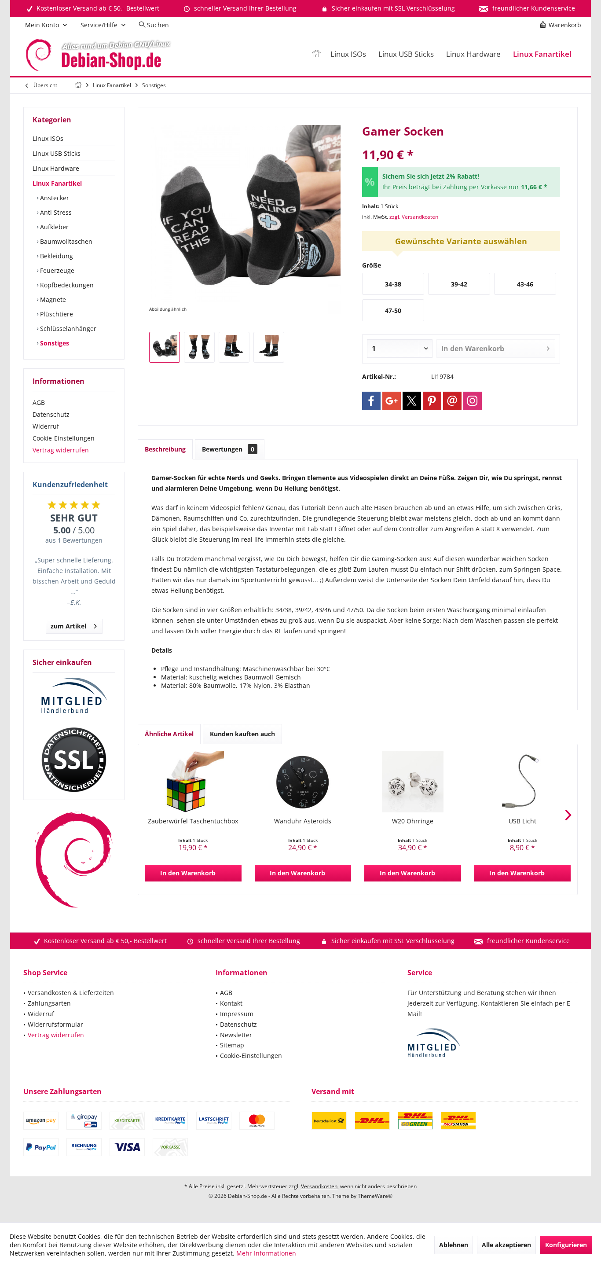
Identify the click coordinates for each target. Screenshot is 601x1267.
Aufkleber (53, 227)
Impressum (236, 1014)
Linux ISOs (48, 138)
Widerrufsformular (55, 1024)
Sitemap (232, 1045)
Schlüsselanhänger (67, 328)
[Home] (316, 54)
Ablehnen (453, 1245)
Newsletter (236, 1035)
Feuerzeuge (56, 270)
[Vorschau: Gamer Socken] (164, 347)
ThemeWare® (375, 1196)
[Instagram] (472, 401)
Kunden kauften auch (242, 734)
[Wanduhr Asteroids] (303, 781)
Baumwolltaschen (65, 241)
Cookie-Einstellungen (64, 438)
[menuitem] (562, 25)
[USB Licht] (522, 781)
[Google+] (391, 401)
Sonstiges (53, 343)
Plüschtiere (55, 314)
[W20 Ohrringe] (412, 781)
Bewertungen (228, 449)
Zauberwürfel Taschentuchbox (193, 821)
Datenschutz (51, 414)
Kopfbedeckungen (66, 285)
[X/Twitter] (412, 401)
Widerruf (46, 426)
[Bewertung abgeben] (461, 143)
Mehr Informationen (266, 1253)
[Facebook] (371, 401)
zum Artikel (68, 626)
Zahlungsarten (49, 1003)
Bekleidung (55, 256)
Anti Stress (55, 212)
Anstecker (53, 198)
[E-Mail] (452, 401)
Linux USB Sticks (57, 153)
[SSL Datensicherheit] (74, 760)
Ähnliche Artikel (169, 734)
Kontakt (231, 1003)
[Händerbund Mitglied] (74, 695)
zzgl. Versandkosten (413, 216)
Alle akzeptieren (506, 1245)
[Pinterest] (432, 401)
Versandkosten (319, 1186)
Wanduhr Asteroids (302, 821)
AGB (39, 402)
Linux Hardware (56, 168)
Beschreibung (165, 449)
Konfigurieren (566, 1245)
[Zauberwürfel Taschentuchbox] (193, 781)
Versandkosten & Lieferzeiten (71, 992)
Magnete (52, 299)
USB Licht (522, 821)
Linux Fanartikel (57, 183)
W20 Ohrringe (412, 821)
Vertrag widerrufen (61, 450)
